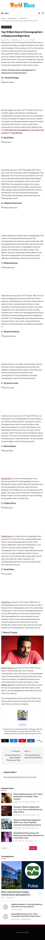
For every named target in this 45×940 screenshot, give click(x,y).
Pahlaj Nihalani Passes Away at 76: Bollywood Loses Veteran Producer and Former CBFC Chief (28, 835)
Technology (10, 897)
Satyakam (18, 802)
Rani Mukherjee (24, 130)
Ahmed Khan (6, 479)
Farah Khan (5, 602)
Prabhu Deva (6, 536)
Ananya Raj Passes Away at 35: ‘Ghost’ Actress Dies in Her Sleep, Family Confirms (28, 796)
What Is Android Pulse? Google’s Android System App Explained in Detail (15, 895)
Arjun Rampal (17, 133)
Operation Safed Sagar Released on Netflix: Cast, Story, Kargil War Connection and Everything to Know (27, 822)
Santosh (6, 40)
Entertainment (26, 919)
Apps (2, 897)
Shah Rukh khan (10, 130)
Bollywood (6, 27)
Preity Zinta (35, 130)
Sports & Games (16, 909)
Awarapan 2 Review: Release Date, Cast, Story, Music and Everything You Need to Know (28, 809)
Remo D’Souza (7, 668)
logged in (17, 777)
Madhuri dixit (6, 685)
